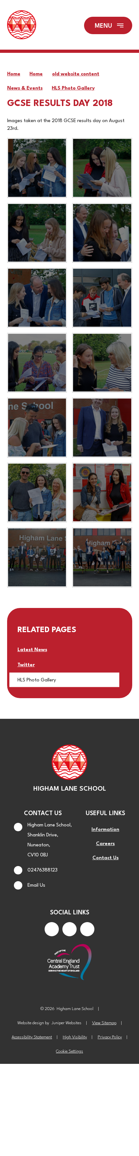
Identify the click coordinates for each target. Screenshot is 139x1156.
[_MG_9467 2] (102, 363)
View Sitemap (104, 1023)
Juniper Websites (66, 1023)
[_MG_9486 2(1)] (102, 428)
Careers (105, 844)
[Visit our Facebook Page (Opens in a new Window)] (52, 929)
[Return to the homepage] (21, 25)
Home (13, 74)
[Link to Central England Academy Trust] (69, 962)
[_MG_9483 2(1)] (37, 557)
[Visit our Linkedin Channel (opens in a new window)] (87, 929)
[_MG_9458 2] (102, 298)
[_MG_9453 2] (37, 298)
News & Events (25, 88)
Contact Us (105, 858)
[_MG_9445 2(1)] (37, 168)
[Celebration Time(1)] (102, 557)
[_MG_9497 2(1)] (102, 493)
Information (105, 829)
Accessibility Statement (32, 1037)
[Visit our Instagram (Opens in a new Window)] (69, 929)
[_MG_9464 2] (37, 363)
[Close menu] (108, 25)
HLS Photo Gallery (73, 88)
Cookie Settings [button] (69, 1051)
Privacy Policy (110, 1037)
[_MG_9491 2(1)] (37, 493)
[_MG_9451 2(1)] (102, 233)
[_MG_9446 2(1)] (102, 168)
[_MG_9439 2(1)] (37, 233)
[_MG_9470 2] (37, 428)
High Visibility (75, 1037)
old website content (75, 74)
